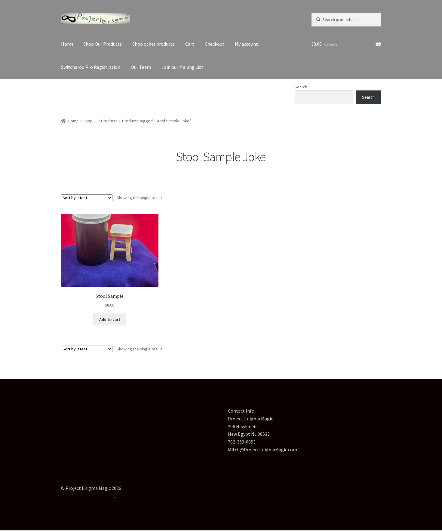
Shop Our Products (102, 44)
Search (301, 87)
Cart (189, 44)
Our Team (141, 67)
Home (67, 44)
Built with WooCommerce (87, 496)
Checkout (214, 44)
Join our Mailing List (182, 67)
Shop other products (153, 44)
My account (246, 44)
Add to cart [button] (109, 319)
